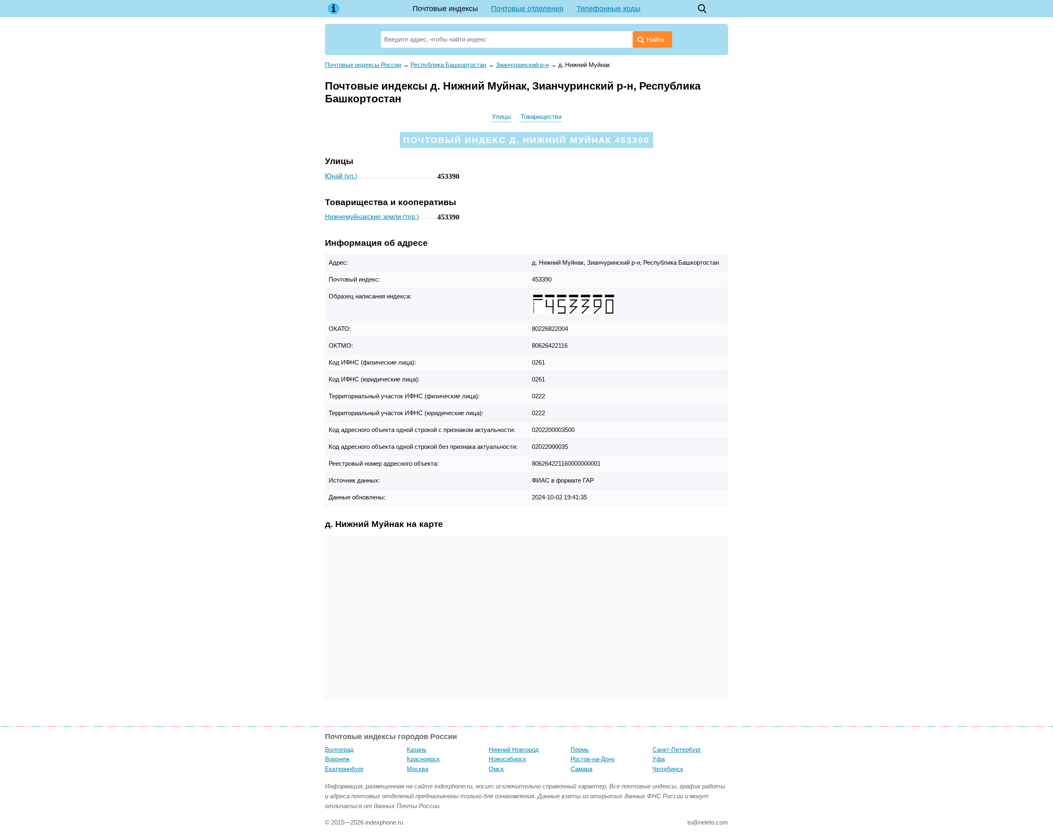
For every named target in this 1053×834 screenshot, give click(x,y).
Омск (496, 768)
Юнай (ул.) (341, 176)
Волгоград (339, 749)
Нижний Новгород (514, 749)
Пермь (580, 749)
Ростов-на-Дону (593, 758)
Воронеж (337, 758)
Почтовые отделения (527, 9)
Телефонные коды (608, 9)
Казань (417, 749)
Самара (581, 768)
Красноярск (423, 758)
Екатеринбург (344, 768)
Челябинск (667, 768)
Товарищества (541, 116)
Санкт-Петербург (676, 749)
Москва (417, 768)
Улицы (501, 116)
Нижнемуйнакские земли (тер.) (372, 216)
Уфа (658, 758)
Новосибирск (507, 758)
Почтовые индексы (445, 9)
